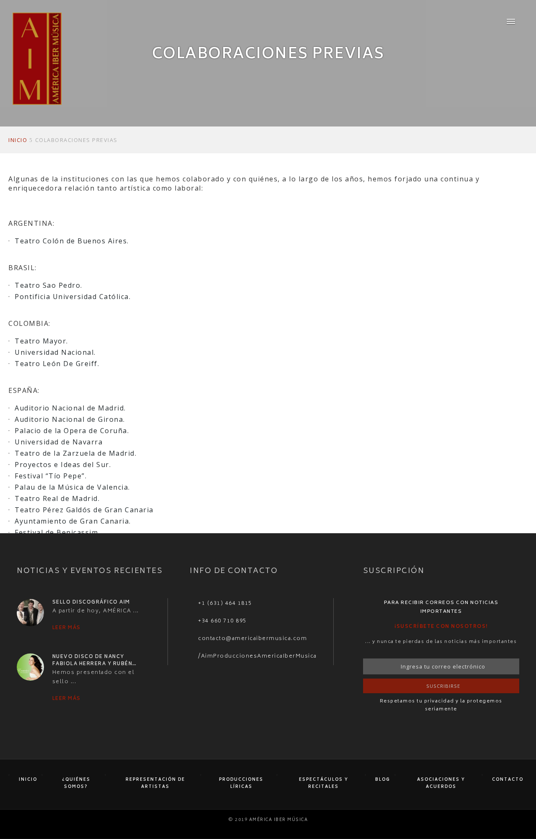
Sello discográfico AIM (91, 603)
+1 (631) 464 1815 (225, 603)
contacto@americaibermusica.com (252, 638)
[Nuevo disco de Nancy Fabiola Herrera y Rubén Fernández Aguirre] (30, 667)
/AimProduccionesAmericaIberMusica (257, 656)
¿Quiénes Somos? (76, 783)
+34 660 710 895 (222, 621)
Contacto (507, 779)
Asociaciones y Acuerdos (441, 783)
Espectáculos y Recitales (323, 783)
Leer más (66, 628)
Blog (382, 779)
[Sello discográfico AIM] (30, 612)
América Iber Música (278, 820)
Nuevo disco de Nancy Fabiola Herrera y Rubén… (94, 661)
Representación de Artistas (155, 783)
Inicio (28, 779)
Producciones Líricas (241, 783)
